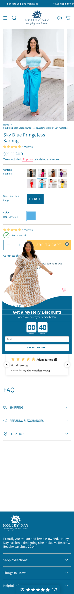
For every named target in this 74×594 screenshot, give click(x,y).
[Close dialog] (67, 244)
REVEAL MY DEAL (37, 347)
